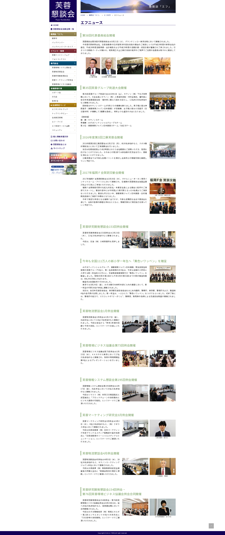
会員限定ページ (59, 105)
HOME (56, 25)
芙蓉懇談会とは (59, 144)
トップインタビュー (60, 113)
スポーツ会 (56, 92)
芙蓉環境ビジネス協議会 (61, 84)
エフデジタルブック (60, 109)
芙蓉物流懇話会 (58, 71)
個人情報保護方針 (60, 136)
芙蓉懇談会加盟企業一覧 (63, 29)
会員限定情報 (57, 117)
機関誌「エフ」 (57, 34)
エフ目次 (107, 15)
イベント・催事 (57, 51)
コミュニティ (57, 130)
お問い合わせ (59, 140)
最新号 (54, 38)
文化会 (54, 96)
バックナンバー (58, 42)
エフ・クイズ (57, 121)
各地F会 (55, 101)
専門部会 (54, 63)
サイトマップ (59, 148)
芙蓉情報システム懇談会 (61, 67)
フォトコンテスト (59, 59)
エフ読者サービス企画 (61, 126)
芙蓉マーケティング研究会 (62, 80)
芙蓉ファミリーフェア (61, 55)
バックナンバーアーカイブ (62, 46)
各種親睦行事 (56, 88)
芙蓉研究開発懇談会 (60, 76)
